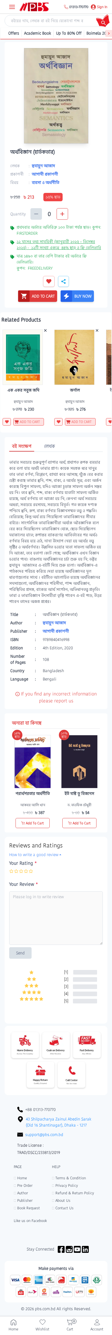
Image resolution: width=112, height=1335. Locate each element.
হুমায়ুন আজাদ (43, 166)
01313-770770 (78, 7)
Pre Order (23, 1185)
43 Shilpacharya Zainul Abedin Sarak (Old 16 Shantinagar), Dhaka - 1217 (58, 1122)
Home (20, 1178)
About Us (61, 1200)
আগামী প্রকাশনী (45, 174)
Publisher (23, 1200)
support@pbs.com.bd (44, 1134)
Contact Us (63, 1208)
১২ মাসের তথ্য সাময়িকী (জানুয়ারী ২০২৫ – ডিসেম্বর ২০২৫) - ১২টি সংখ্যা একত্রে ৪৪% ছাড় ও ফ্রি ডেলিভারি (59, 245)
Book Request (27, 1208)
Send (20, 953)
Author (21, 1193)
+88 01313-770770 (40, 1109)
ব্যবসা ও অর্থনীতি (45, 182)
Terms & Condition (69, 1178)
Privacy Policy (65, 1185)
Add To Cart (35, 823)
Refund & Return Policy (73, 1193)
